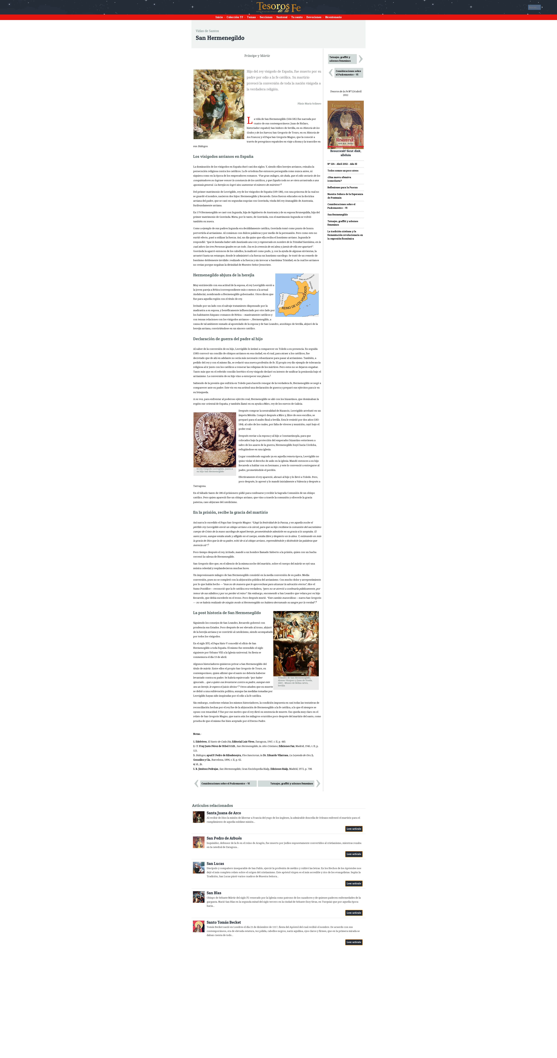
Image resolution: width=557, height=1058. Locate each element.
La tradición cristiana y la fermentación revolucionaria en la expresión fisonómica (345, 235)
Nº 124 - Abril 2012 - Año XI (342, 163)
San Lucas (215, 863)
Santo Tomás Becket (224, 922)
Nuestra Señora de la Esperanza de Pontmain (345, 196)
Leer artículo (354, 828)
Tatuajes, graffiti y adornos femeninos (291, 783)
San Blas (214, 892)
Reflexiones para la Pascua (343, 187)
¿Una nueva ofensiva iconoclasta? (339, 179)
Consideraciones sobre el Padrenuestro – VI (225, 783)
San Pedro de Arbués (224, 838)
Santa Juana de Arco (224, 813)
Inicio (219, 17)
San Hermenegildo (338, 214)
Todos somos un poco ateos (343, 170)
